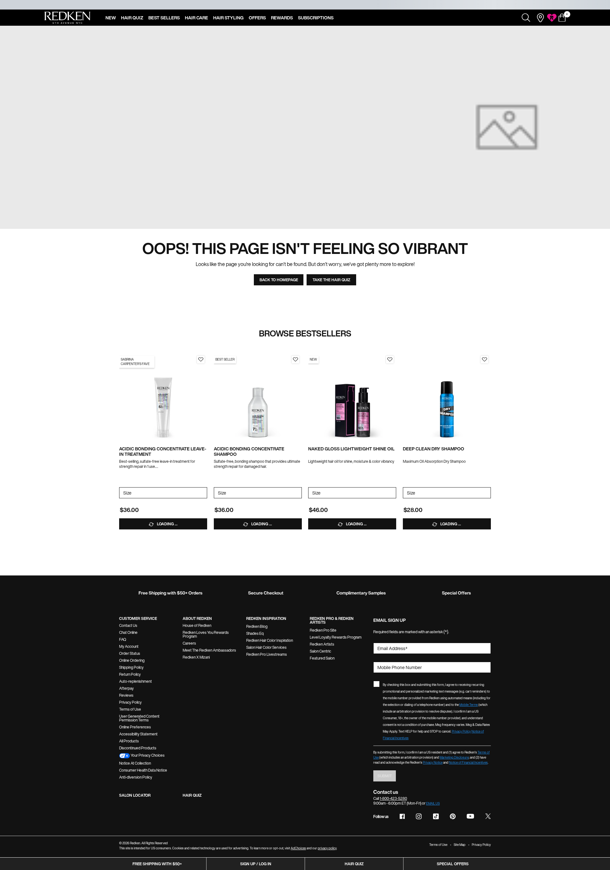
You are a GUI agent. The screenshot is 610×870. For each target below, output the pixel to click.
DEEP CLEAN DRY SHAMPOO (433, 449)
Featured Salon (322, 658)
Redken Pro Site (323, 630)
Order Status (129, 653)
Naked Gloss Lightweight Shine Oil (351, 449)
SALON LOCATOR (135, 795)
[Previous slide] (122, 397)
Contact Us (128, 625)
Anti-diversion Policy (135, 777)
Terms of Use (130, 709)
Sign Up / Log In (255, 864)
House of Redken (197, 625)
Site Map (459, 844)
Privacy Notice (433, 762)
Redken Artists (322, 644)
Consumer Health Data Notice (143, 770)
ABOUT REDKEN (197, 618)
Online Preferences (135, 727)
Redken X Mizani (196, 657)
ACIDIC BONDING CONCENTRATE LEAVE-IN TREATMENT (162, 451)
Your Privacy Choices (147, 755)
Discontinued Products (137, 748)
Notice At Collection (135, 763)
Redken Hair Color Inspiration (269, 640)
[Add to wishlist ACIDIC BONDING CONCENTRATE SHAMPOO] (295, 359)
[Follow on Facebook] (402, 816)
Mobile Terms (468, 704)
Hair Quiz (354, 864)
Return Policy (130, 674)
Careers (189, 643)
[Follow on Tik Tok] (436, 816)
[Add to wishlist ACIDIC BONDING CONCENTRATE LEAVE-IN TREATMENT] (201, 359)
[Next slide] (204, 397)
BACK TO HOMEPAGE (279, 279)
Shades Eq (255, 633)
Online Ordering (132, 660)
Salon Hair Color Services (266, 647)
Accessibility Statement (138, 734)
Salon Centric (320, 651)
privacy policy (327, 848)
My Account (129, 646)
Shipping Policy (131, 667)
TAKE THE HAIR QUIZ (331, 279)
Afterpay (126, 688)
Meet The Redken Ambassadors (209, 650)
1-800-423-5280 (393, 798)
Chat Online (128, 632)
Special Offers (453, 864)
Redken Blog (257, 626)
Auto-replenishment (135, 681)
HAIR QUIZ (192, 795)
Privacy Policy (130, 702)
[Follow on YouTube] (470, 816)
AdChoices (298, 848)
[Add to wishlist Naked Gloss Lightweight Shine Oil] (390, 359)
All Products (129, 741)
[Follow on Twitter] (488, 816)
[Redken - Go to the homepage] (67, 18)
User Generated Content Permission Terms (139, 718)
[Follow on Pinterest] (453, 816)
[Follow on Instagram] (419, 816)
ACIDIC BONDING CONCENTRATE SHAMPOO (249, 451)
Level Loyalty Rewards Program (336, 637)
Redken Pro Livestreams (266, 654)
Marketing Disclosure (454, 757)
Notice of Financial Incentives (468, 762)
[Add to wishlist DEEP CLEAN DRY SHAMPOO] (484, 359)
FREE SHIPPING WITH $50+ (157, 864)
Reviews (126, 695)
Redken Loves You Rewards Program (206, 634)
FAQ (122, 639)
